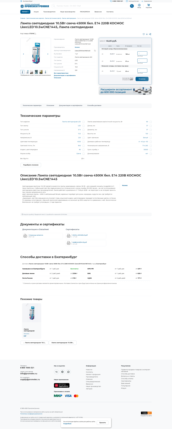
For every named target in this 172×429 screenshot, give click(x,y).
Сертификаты (126, 381)
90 (147, 121)
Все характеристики (61, 73)
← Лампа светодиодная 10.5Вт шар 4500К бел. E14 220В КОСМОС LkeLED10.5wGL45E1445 (35, 342)
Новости (89, 369)
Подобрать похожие (30, 165)
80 (80, 149)
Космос (77, 47)
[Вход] (139, 5)
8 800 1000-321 (27, 368)
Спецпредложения (93, 381)
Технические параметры (32, 105)
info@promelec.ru (28, 374)
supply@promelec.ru (30, 380)
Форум (123, 388)
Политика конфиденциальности (31, 414)
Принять (102, 422)
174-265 (145, 145)
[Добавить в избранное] (143, 34)
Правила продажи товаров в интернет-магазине (135, 370)
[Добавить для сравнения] (147, 34)
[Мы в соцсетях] (56, 371)
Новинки (89, 379)
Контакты (89, 372)
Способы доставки (94, 105)
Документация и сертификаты (65, 75)
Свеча (78, 153)
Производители (92, 377)
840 (79, 145)
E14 (79, 129)
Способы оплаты (127, 378)
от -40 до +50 (143, 141)
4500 (79, 141)
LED (79, 125)
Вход (139, 7)
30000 (146, 149)
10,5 (79, 133)
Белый (145, 137)
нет (147, 153)
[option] (35, 53)
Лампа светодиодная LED (71, 121)
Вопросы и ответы (128, 376)
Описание (57, 77)
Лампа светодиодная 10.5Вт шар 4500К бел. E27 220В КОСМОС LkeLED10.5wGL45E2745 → (64, 342)
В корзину (142, 79)
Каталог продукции (93, 374)
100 (146, 133)
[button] (23, 54)
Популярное (125, 386)
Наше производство (93, 386)
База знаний (125, 383)
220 (79, 137)
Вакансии (89, 384)
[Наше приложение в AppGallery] (69, 385)
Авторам (89, 389)
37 (147, 125)
